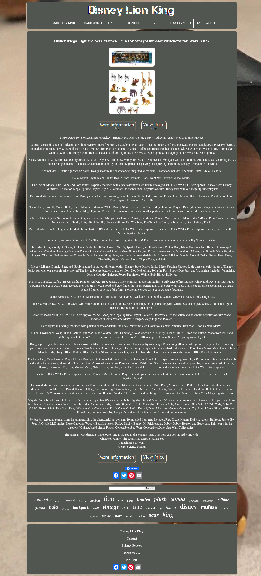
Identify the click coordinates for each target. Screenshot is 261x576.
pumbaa (95, 500)
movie (106, 516)
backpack (81, 507)
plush (160, 499)
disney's (82, 501)
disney (188, 506)
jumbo (40, 508)
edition (223, 499)
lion (109, 498)
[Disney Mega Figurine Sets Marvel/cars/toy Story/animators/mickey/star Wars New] (132, 57)
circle (125, 508)
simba (178, 498)
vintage (111, 507)
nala (53, 507)
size (120, 500)
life (160, 508)
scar (154, 515)
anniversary (208, 500)
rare (137, 506)
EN (128, 559)
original (150, 508)
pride (224, 508)
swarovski (194, 500)
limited (143, 499)
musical (69, 500)
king (168, 514)
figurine (94, 516)
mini (129, 516)
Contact (132, 538)
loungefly (43, 499)
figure (58, 500)
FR (135, 559)
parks (130, 500)
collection (65, 509)
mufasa (209, 507)
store (118, 516)
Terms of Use (131, 552)
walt (96, 508)
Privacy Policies (132, 545)
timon (171, 507)
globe (140, 516)
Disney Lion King (131, 531)
